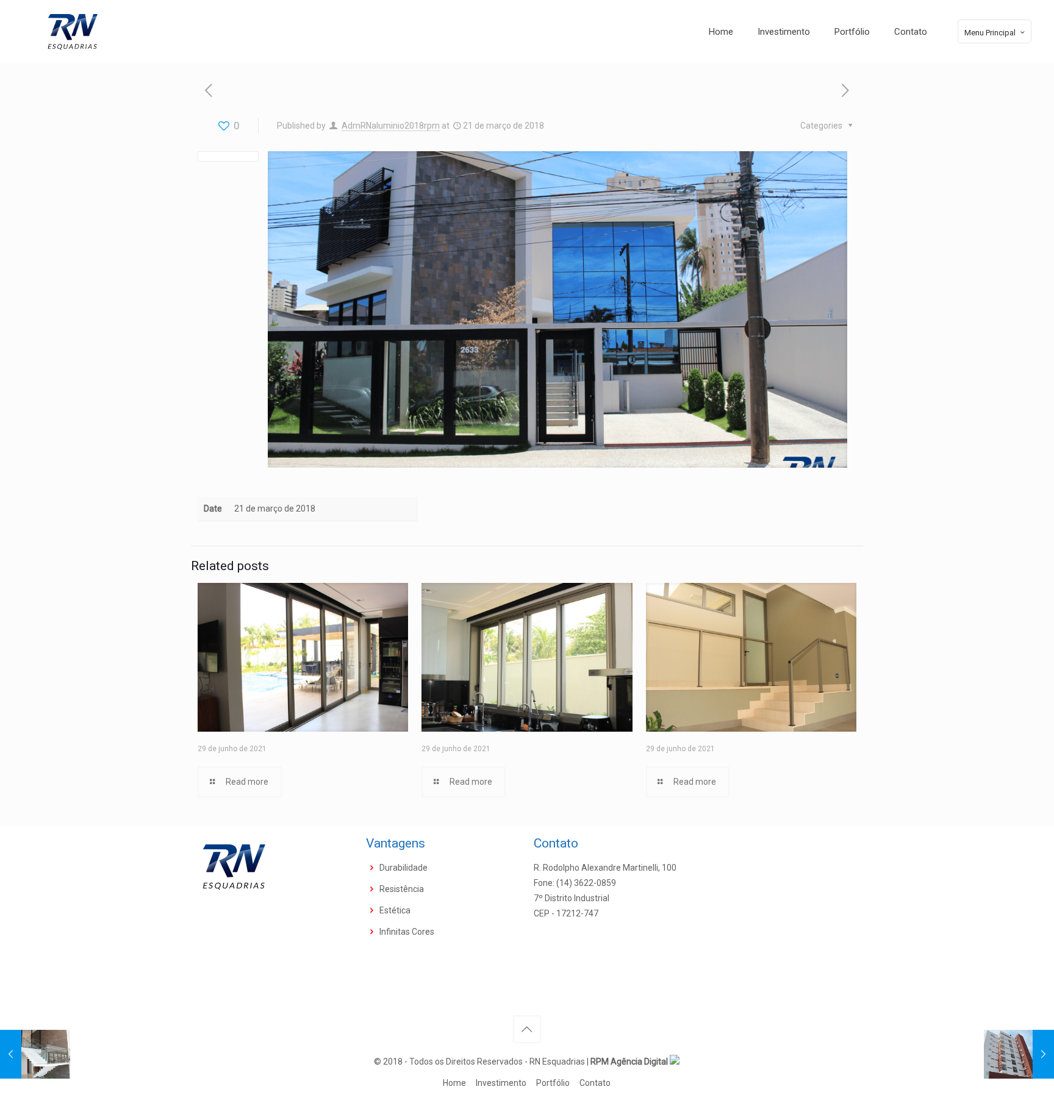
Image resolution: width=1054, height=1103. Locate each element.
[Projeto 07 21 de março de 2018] (35, 1054)
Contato (595, 1083)
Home (454, 1083)
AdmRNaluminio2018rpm (391, 125)
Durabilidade (403, 868)
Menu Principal (990, 32)
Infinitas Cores (406, 932)
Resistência (401, 889)
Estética (394, 910)
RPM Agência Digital (630, 1061)
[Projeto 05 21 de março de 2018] (1019, 1054)
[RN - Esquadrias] (72, 31)
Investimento (501, 1083)
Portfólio (553, 1083)
